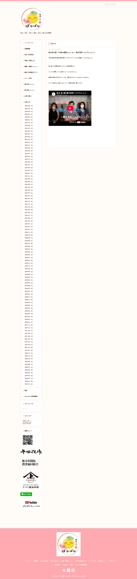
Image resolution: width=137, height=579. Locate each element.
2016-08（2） (29, 364)
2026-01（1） (29, 120)
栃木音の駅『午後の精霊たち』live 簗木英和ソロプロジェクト (72, 52)
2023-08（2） (29, 162)
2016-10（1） (29, 359)
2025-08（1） (29, 125)
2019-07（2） (29, 277)
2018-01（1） (29, 322)
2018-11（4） (29, 299)
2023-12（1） (29, 159)
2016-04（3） (29, 373)
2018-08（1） (29, 305)
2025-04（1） (29, 136)
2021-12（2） (29, 201)
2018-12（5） (29, 297)
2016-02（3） (29, 378)
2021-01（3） (29, 229)
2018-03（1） (29, 316)
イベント (25, 408)
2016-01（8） (29, 381)
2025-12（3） (29, 122)
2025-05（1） (29, 134)
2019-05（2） (29, 283)
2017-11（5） (29, 328)
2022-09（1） (29, 179)
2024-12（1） (29, 142)
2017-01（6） (29, 350)
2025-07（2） (29, 128)
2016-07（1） (29, 367)
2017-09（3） (29, 333)
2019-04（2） (29, 285)
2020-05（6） (29, 249)
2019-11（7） (29, 266)
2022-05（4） (29, 187)
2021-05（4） (29, 221)
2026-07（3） (29, 108)
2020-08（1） (29, 240)
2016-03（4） (29, 375)
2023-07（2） (29, 165)
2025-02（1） (29, 139)
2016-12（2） (29, 353)
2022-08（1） (29, 181)
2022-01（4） (29, 198)
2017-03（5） (29, 344)
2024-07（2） (29, 153)
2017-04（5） (29, 342)
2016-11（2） (29, 356)
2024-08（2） (29, 151)
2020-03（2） (29, 255)
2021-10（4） (29, 207)
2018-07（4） (29, 308)
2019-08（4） (29, 274)
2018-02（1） (29, 319)
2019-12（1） (29, 263)
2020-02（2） (29, 257)
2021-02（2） (29, 226)
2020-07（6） (29, 243)
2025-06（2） (29, 131)
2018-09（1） (29, 302)
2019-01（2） (29, 294)
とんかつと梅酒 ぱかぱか (63, 576)
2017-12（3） (29, 325)
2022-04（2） (29, 190)
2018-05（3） (29, 314)
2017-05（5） (29, 339)
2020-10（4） (29, 235)
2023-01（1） (29, 173)
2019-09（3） (29, 271)
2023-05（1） (29, 170)
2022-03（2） (29, 193)
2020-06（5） (29, 246)
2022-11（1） (29, 176)
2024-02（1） (29, 156)
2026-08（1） (29, 106)
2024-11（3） (29, 145)
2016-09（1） (29, 361)
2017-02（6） (29, 347)
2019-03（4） (29, 288)
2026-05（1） (29, 114)
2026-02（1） (29, 117)
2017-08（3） (29, 336)
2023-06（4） (29, 167)
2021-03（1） (29, 224)
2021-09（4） (29, 210)
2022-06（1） (29, 184)
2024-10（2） (29, 148)
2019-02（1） (29, 291)
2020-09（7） (29, 238)
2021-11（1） (29, 204)
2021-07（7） (29, 215)
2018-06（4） (29, 311)
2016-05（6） (29, 370)
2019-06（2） (29, 280)
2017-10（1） (29, 330)
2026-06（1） (29, 111)
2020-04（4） (29, 252)
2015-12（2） (29, 384)
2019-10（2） (29, 269)
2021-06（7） (29, 218)
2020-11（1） (29, 232)
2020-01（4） (29, 260)
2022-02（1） (29, 196)
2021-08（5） (29, 212)
